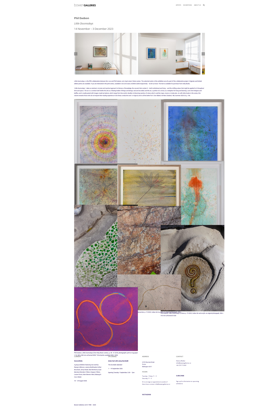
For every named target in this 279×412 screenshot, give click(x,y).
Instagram (146, 396)
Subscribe (180, 377)
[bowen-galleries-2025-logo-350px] (85, 4)
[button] (204, 5)
